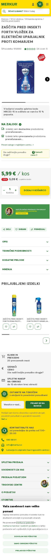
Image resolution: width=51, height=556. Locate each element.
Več (3, 419)
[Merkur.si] (9, 4)
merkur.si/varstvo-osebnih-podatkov (20, 526)
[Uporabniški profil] (33, 4)
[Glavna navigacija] (47, 4)
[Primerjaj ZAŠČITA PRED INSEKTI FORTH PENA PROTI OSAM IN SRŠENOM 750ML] (14, 327)
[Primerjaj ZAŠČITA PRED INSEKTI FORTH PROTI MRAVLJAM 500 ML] (38, 327)
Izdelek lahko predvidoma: (25, 136)
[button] (25, 77)
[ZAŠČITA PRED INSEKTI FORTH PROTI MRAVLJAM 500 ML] (38, 306)
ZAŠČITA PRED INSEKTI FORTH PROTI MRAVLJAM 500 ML (38, 321)
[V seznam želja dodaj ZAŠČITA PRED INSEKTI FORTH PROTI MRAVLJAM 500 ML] (30, 327)
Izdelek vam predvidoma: (25, 129)
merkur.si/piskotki (25, 523)
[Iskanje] (4, 11)
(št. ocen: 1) (42, 49)
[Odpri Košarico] (40, 4)
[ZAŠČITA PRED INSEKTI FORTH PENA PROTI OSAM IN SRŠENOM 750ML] (14, 306)
